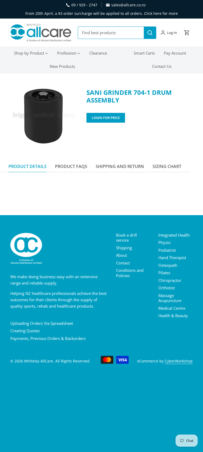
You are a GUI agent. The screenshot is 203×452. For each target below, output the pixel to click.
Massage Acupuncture (169, 298)
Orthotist (166, 287)
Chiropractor (169, 280)
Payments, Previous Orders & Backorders (48, 338)
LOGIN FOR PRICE (106, 117)
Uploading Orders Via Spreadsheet (41, 323)
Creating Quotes (25, 330)
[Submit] (150, 33)
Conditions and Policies (130, 273)
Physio (164, 242)
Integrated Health (174, 235)
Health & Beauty (173, 315)
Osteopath (167, 265)
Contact (123, 262)
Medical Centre (171, 308)
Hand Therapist (172, 257)
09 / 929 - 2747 (84, 4)
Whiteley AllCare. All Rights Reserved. (57, 361)
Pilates (164, 272)
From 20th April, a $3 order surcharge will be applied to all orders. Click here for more (101, 13)
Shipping (124, 247)
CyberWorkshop (179, 361)
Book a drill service (126, 237)
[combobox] (111, 33)
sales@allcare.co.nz (128, 4)
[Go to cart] (187, 32)
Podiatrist (167, 250)
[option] (43, 116)
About (121, 255)
